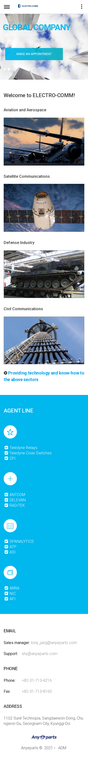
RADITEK (17, 505)
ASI (12, 552)
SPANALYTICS (21, 541)
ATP (12, 546)
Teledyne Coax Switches (30, 453)
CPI (12, 458)
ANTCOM (17, 494)
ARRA (14, 588)
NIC (12, 593)
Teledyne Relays (23, 447)
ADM (62, 748)
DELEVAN (17, 500)
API (12, 599)
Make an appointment (32, 54)
